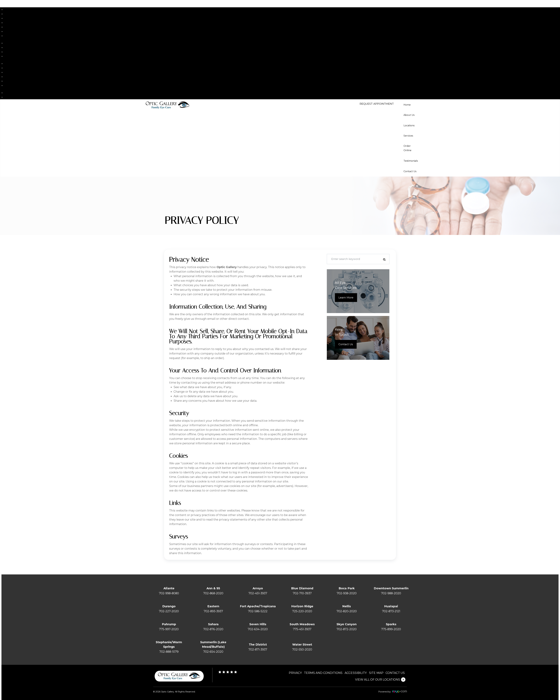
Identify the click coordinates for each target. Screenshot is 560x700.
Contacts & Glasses (17, 68)
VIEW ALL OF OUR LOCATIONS (377, 679)
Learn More (345, 297)
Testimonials (13, 31)
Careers (9, 47)
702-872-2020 (347, 629)
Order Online (58, 27)
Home (8, 9)
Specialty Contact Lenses (22, 81)
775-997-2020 (169, 629)
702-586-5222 (257, 611)
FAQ (7, 56)
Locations (11, 18)
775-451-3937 (302, 629)
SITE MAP (376, 673)
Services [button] (408, 135)
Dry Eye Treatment (18, 72)
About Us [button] (409, 115)
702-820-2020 (347, 611)
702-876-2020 (213, 629)
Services (48, 22)
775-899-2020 (391, 629)
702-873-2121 (391, 611)
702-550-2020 (302, 649)
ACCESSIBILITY (356, 673)
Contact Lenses (15, 92)
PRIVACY (295, 673)
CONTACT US (395, 673)
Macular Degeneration (20, 85)
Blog (7, 52)
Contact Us (12, 36)
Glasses (9, 97)
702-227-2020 (169, 611)
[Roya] (399, 692)
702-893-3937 (213, 611)
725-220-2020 (302, 611)
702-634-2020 (258, 629)
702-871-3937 (258, 649)
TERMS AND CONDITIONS (323, 673)
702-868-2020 (213, 593)
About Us (50, 14)
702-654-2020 (213, 651)
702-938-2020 (347, 593)
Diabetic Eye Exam (18, 76)
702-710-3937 (302, 593)
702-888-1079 (168, 651)
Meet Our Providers (18, 43)
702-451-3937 (258, 593)
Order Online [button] (407, 148)
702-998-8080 (169, 593)
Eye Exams (12, 63)
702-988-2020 (391, 593)
